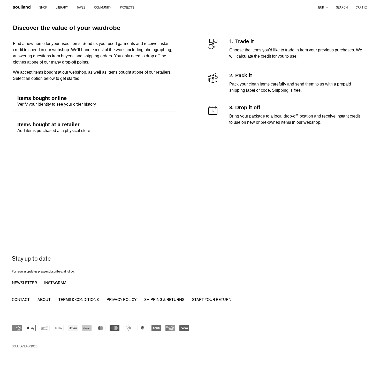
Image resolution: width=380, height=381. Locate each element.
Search (342, 7)
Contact (21, 300)
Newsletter (24, 283)
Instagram (55, 283)
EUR (321, 7)
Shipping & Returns (164, 300)
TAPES (81, 7)
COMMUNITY (102, 7)
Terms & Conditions (78, 300)
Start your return (211, 300)
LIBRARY (62, 7)
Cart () (361, 7)
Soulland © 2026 (24, 346)
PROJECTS (127, 7)
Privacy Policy (121, 300)
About (44, 300)
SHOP (43, 7)
